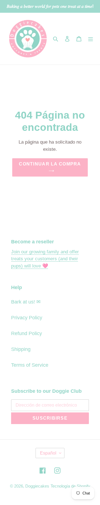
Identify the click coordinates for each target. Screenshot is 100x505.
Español (48, 453)
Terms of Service (29, 365)
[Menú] (90, 38)
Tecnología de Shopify (70, 486)
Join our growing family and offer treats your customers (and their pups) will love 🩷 (45, 259)
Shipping (21, 349)
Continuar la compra (50, 164)
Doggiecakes (37, 486)
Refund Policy (26, 333)
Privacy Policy (26, 317)
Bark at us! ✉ (26, 302)
